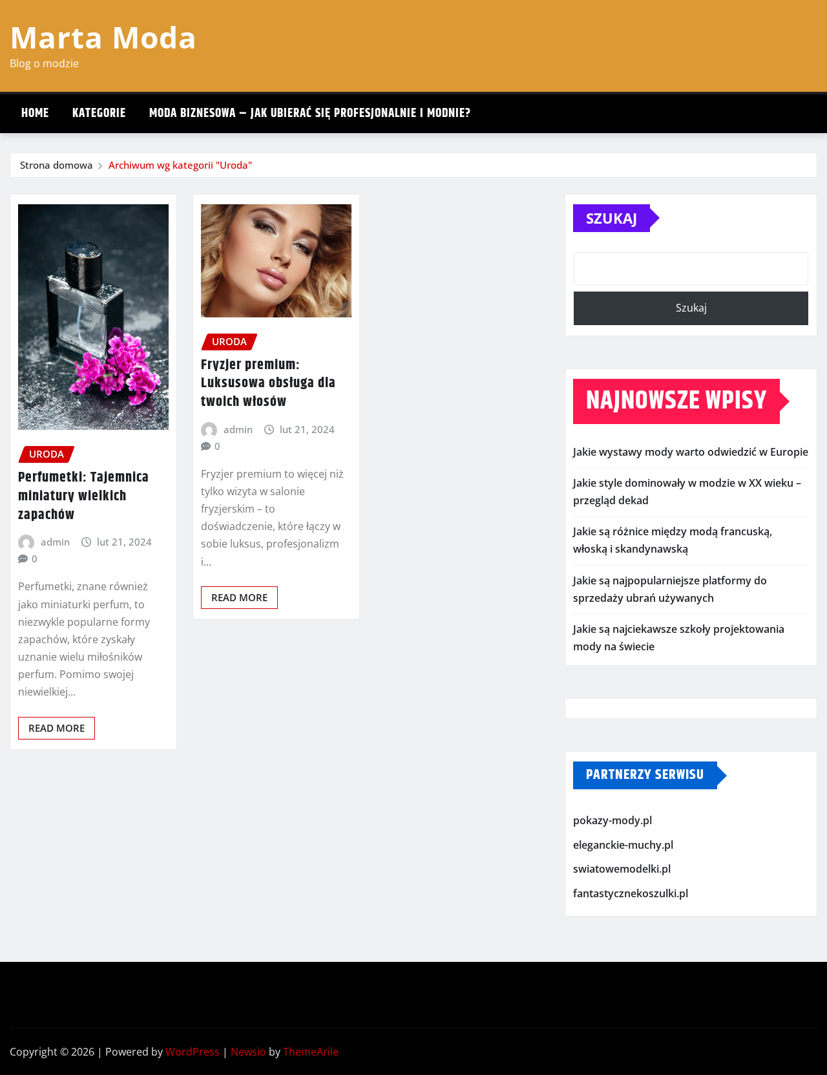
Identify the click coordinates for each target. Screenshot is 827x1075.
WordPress (192, 1052)
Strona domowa (56, 164)
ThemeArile (311, 1052)
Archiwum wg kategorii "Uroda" (180, 164)
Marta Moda (103, 37)
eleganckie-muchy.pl (623, 845)
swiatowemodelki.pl (622, 869)
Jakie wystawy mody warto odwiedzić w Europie (690, 452)
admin (55, 541)
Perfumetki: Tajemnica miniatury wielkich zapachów (83, 496)
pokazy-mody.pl (612, 821)
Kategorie (99, 113)
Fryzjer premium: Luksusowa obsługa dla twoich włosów (268, 383)
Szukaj (611, 218)
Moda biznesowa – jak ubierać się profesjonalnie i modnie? (310, 113)
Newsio (248, 1052)
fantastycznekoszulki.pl (630, 893)
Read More (56, 727)
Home (35, 113)
